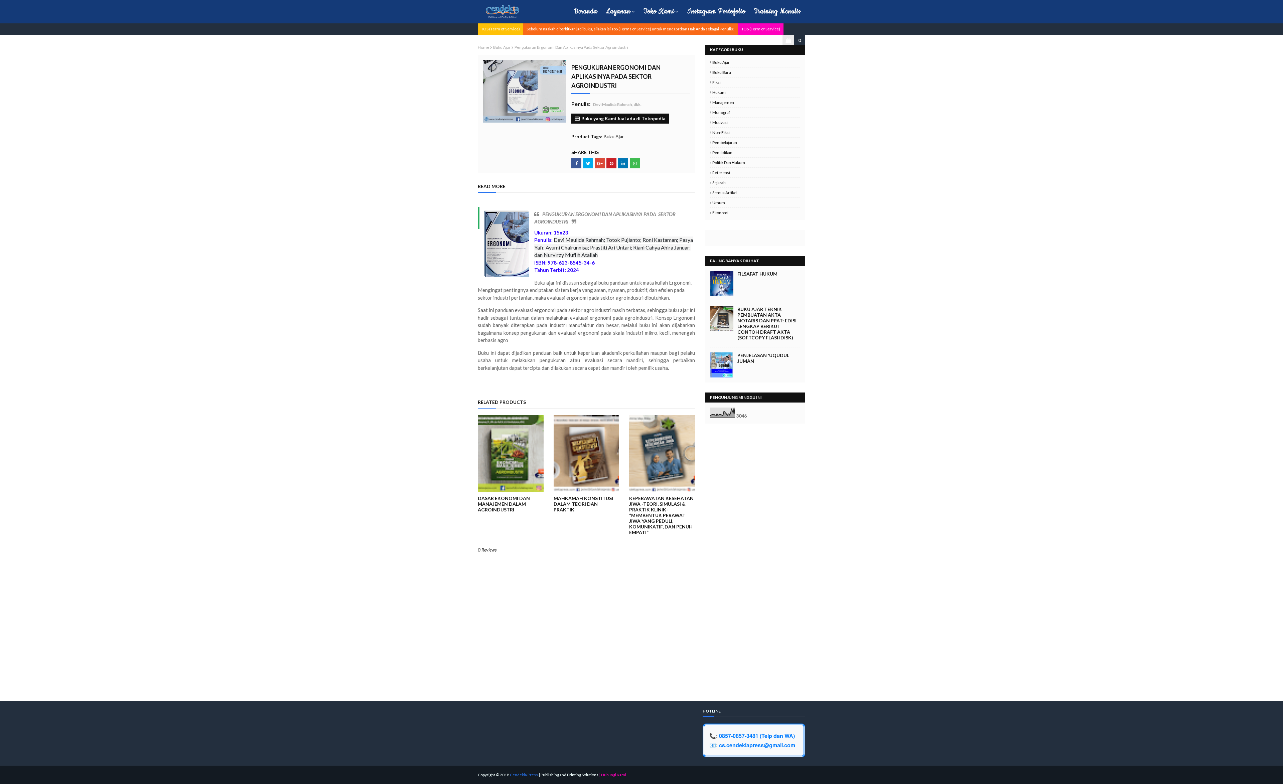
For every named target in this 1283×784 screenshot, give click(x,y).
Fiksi (716, 82)
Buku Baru (721, 72)
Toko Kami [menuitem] (659, 11)
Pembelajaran (724, 142)
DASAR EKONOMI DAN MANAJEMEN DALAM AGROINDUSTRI (504, 503)
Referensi (721, 172)
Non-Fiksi (721, 132)
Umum (718, 202)
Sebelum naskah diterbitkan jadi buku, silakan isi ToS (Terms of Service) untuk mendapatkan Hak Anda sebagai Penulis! (631, 28)
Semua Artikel (724, 192)
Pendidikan (722, 152)
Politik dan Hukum (728, 162)
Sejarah (719, 182)
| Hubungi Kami (612, 774)
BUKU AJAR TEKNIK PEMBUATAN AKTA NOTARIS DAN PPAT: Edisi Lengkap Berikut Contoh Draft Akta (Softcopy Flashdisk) (767, 323)
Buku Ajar (502, 47)
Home (483, 47)
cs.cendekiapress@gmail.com (757, 745)
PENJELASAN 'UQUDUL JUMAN (763, 358)
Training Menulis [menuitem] (777, 11)
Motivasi (720, 122)
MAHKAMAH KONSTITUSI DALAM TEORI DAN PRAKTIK (583, 503)
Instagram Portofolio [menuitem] (716, 11)
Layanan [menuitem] (618, 11)
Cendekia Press (524, 774)
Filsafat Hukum (757, 274)
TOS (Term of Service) (500, 28)
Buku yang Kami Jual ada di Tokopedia (623, 118)
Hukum (719, 92)
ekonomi (720, 212)
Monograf (721, 112)
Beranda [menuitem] (585, 11)
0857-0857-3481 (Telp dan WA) (757, 736)
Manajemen (723, 102)
